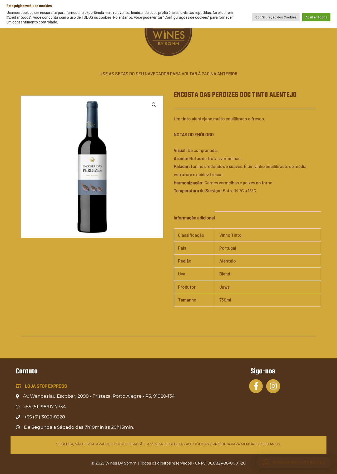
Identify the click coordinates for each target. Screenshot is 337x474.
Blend (224, 273)
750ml (225, 299)
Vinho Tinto (230, 235)
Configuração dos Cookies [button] (275, 17)
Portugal (227, 247)
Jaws (224, 286)
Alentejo (227, 260)
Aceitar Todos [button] (316, 17)
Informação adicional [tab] (194, 217)
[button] (154, 105)
